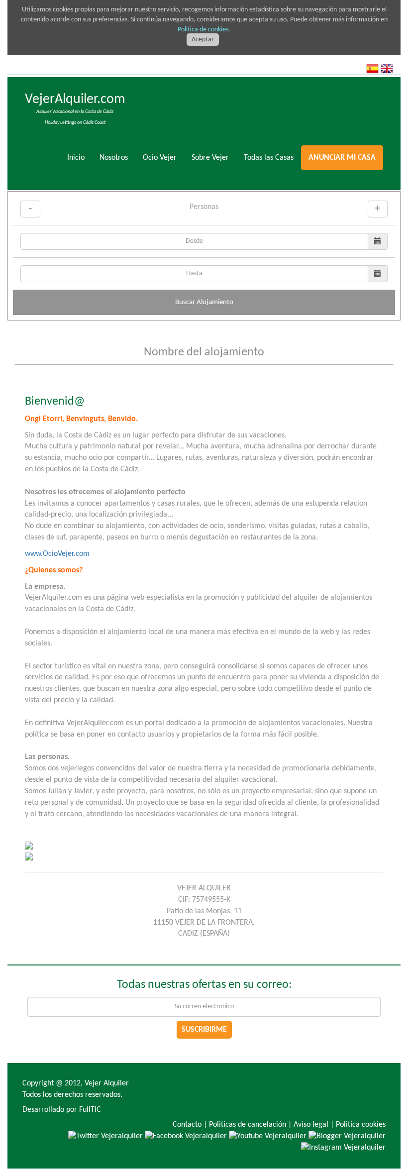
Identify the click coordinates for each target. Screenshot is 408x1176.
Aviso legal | (314, 1125)
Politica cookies (361, 1125)
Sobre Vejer (210, 158)
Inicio (76, 158)
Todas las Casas (269, 158)
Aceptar (203, 39)
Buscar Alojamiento (204, 302)
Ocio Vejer (160, 158)
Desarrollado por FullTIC (61, 1110)
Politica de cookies (203, 29)
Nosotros (114, 158)
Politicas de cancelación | (250, 1125)
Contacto (187, 1125)
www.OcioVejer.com (57, 554)
